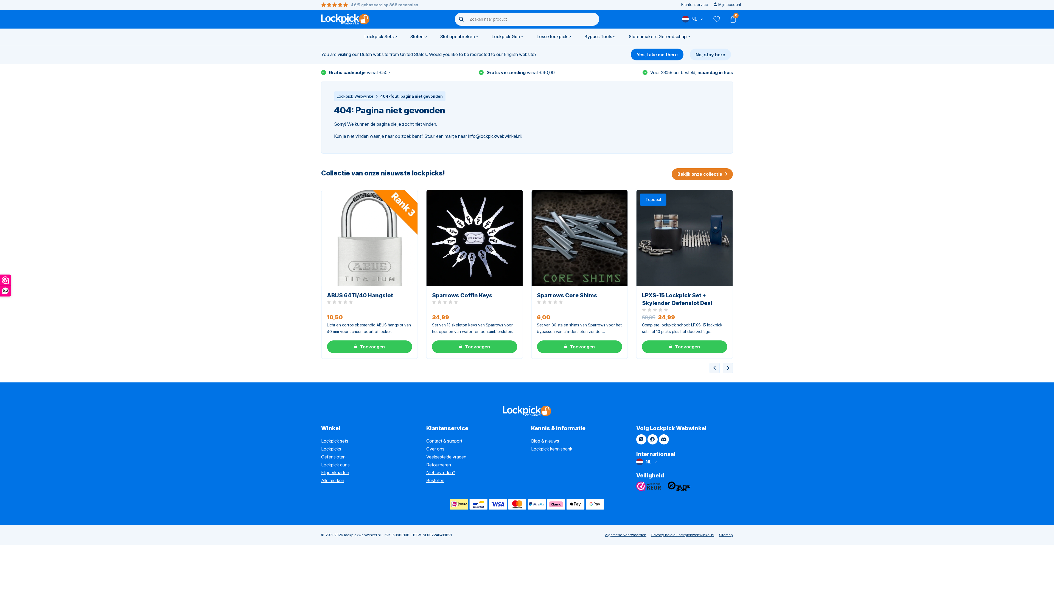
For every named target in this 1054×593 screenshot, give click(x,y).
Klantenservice (694, 4)
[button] (369, 346)
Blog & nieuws (545, 441)
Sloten (417, 36)
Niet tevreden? (440, 472)
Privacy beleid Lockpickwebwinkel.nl (682, 535)
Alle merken (332, 480)
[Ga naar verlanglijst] (716, 19)
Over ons (435, 449)
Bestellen (435, 480)
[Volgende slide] (728, 368)
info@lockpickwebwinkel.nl (494, 136)
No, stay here (710, 54)
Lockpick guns (335, 465)
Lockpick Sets (379, 36)
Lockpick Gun (506, 36)
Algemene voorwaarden (625, 535)
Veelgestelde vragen (446, 457)
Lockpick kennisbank (551, 449)
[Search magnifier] (461, 19)
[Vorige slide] (715, 368)
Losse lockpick (552, 36)
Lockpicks (331, 449)
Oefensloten (333, 457)
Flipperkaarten (335, 472)
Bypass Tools (598, 36)
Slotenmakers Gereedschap (658, 36)
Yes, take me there (657, 54)
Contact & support (444, 441)
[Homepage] (345, 19)
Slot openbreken (457, 36)
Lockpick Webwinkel (355, 96)
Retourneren (438, 465)
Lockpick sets (334, 441)
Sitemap (726, 535)
